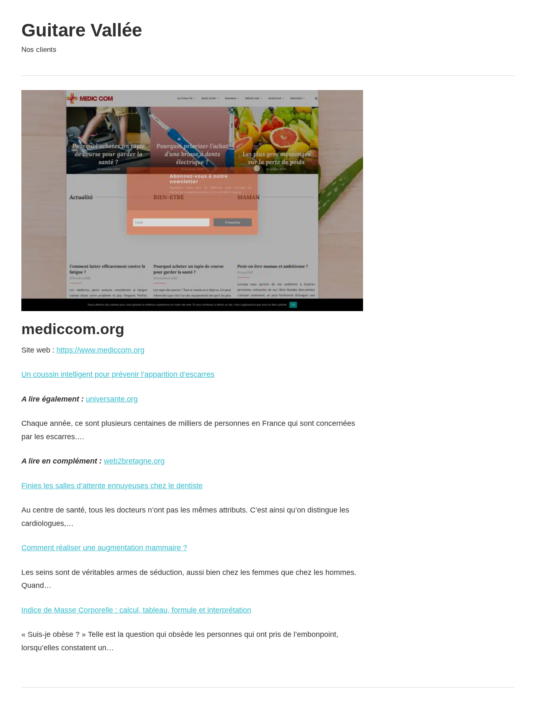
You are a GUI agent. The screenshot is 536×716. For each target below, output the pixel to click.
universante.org (112, 399)
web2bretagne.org (134, 461)
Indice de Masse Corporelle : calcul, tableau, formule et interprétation (136, 610)
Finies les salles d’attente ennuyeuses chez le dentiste (112, 486)
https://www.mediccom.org (100, 350)
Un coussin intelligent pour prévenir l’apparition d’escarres (117, 374)
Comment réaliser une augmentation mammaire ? (104, 547)
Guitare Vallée (81, 30)
